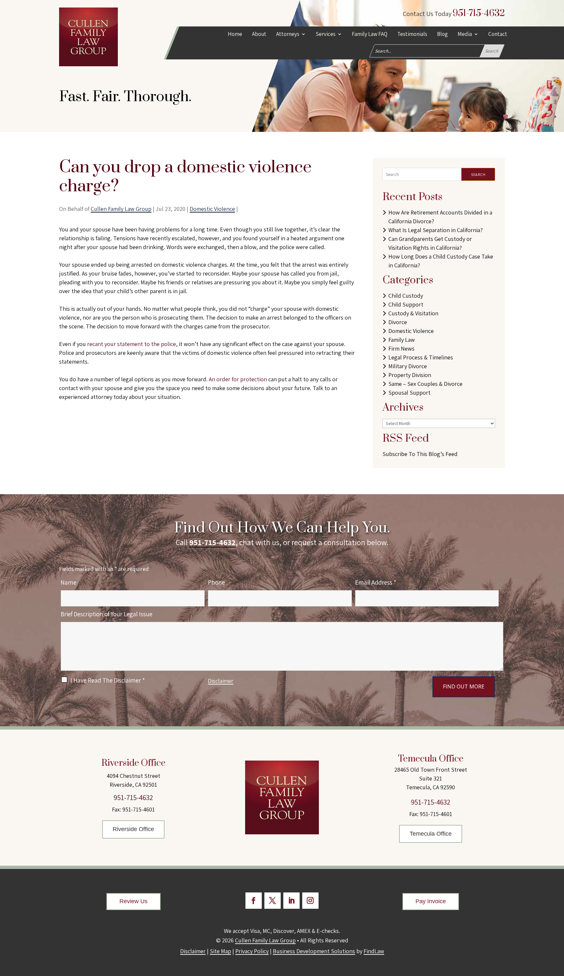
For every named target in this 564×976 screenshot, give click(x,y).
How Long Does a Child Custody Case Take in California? (440, 261)
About (259, 35)
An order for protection (238, 379)
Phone (216, 582)
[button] (557, 928)
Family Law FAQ (369, 35)
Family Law (401, 339)
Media (465, 35)
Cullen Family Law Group (121, 209)
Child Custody (405, 295)
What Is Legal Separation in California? (435, 230)
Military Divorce (407, 366)
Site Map (220, 951)
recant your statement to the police (131, 344)
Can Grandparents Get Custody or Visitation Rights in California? (430, 243)
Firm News (401, 348)
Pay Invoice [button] (430, 901)
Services (326, 35)
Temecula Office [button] (431, 833)
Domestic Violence (212, 209)
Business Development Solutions (314, 951)
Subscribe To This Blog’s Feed (420, 454)
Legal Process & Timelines (420, 357)
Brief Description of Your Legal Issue (106, 614)
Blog (442, 35)
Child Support (405, 304)
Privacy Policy (252, 951)
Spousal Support (409, 392)
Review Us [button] (133, 901)
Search (478, 174)
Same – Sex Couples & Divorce (425, 383)
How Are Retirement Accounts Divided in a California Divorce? (440, 217)
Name (68, 582)
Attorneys (287, 35)
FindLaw (374, 951)
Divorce (397, 322)
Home (235, 35)
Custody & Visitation (413, 313)
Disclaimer (220, 681)
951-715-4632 (479, 13)
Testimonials (412, 35)
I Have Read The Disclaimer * (107, 680)
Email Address (375, 582)
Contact (497, 35)
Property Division (409, 375)
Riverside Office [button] (133, 829)
